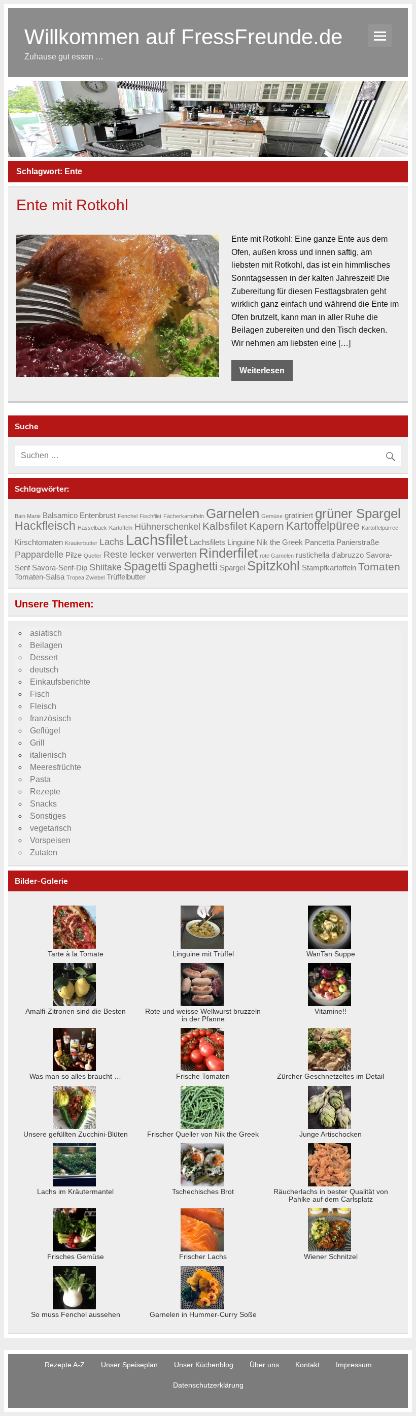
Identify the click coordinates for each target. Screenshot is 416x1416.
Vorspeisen (50, 840)
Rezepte (45, 791)
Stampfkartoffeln (329, 568)
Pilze (73, 555)
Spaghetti (193, 566)
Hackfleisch (45, 525)
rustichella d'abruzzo (330, 555)
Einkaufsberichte (60, 682)
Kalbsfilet (224, 526)
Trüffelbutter (126, 577)
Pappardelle (39, 554)
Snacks (43, 803)
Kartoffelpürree (380, 528)
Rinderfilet (228, 553)
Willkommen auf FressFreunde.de (183, 37)
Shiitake (105, 567)
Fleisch (43, 706)
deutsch (44, 669)
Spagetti (145, 566)
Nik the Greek (280, 542)
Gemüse (272, 516)
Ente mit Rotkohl (72, 204)
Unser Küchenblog (203, 1364)
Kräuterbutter (81, 543)
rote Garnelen (277, 556)
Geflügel (45, 730)
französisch (50, 718)
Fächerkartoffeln (183, 516)
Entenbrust (98, 515)
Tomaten (379, 567)
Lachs (111, 541)
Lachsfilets (207, 542)
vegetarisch (51, 828)
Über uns (264, 1364)
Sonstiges (48, 816)
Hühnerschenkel (167, 526)
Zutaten (43, 852)
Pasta (40, 779)
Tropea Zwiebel (85, 577)
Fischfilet (150, 516)
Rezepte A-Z (65, 1364)
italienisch (48, 755)
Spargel (232, 568)
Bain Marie (28, 516)
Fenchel (127, 516)
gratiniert (299, 515)
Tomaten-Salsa (39, 577)
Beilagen (46, 645)
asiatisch (46, 633)
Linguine (241, 542)
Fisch (40, 694)
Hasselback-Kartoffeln (105, 528)
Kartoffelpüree (323, 525)
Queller (92, 556)
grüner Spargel (358, 513)
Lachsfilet (157, 539)
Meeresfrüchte (55, 767)
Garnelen (232, 513)
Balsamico (60, 515)
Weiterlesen (262, 370)
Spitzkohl (273, 566)
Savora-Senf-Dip (59, 568)
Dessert (44, 657)
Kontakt (307, 1364)
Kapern (266, 526)
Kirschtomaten (39, 542)
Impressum (354, 1364)
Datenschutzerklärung (208, 1385)
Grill (37, 742)
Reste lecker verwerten (150, 554)
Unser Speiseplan (129, 1364)
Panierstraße (357, 542)
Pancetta (319, 542)
